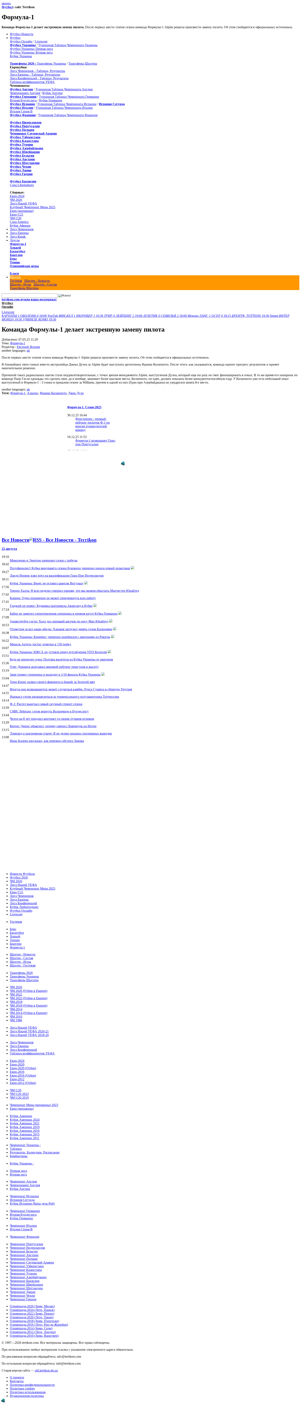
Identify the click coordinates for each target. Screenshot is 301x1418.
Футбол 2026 (19, 873)
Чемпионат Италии (23, 1221)
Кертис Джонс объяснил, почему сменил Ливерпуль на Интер (53, 722)
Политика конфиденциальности (32, 1380)
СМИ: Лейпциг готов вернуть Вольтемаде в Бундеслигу (49, 707)
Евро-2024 (17, 196)
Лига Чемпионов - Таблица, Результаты (37, 71)
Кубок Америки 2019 (25, 1123)
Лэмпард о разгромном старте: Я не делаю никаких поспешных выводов (61, 729)
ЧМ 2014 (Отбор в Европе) (28, 1009)
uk (3, 3)
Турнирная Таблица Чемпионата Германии (69, 96)
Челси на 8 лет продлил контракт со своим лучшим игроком (52, 714)
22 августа (9, 544)
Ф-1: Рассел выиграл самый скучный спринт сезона (46, 700)
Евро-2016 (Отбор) (23, 1071)
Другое (15, 240)
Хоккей (15, 247)
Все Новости (15, 535)
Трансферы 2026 (21, 968)
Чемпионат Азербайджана (28, 1273)
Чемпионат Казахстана (26, 1265)
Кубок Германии (50, 100)
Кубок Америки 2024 (25, 1115)
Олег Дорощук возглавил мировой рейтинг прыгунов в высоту (54, 662)
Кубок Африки (20, 225)
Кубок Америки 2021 (25, 1119)
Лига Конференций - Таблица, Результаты (39, 78)
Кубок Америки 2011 (24, 1134)
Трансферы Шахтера (82, 63)
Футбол (7, 7)
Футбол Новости (21, 34)
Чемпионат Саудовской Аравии (32, 1258)
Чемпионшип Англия (25, 93)
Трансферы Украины (51, 63)
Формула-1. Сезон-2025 (84, 407)
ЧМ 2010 (16, 1012)
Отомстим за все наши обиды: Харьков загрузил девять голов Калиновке (61, 625)
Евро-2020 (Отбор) (23, 1064)
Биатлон (16, 255)
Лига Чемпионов (22, 229)
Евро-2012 (17, 1075)
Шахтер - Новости (37, 280)
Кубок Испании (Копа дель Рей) (32, 1199)
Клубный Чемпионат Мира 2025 (32, 207)
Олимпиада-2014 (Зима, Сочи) (31, 1324)
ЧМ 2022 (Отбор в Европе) (28, 994)
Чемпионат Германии (25, 1207)
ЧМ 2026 (16, 199)
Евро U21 (16, 214)
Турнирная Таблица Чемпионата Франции (68, 115)
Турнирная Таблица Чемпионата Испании (66, 104)
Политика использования (27, 1388)
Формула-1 (18, 244)
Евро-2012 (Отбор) (23, 1078)
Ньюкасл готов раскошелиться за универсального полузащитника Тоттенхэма (64, 692)
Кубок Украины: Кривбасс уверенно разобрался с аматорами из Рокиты (60, 633)
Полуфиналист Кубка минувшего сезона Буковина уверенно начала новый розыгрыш (70, 564)
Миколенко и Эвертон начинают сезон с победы (43, 556)
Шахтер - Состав (45, 284)
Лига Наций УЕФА (23, 203)
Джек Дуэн (76, 393)
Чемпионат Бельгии (24, 1247)
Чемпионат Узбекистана (27, 1262)
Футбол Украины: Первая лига (31, 49)
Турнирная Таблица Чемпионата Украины (67, 45)
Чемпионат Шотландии (26, 1284)
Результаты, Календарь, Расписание (35, 1148)
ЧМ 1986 (16, 1016)
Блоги (14, 273)
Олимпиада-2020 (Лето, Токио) (31, 1313)
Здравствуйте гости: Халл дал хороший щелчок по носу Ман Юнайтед (59, 617)
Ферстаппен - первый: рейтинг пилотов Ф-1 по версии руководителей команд (92, 424)
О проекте (17, 1373)
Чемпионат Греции (23, 1295)
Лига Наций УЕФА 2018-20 (29, 1031)
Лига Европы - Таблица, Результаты (35, 74)
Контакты (17, 1377)
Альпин (32, 393)
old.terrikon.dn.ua (46, 1366)
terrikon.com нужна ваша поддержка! (29, 299)
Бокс (13, 258)
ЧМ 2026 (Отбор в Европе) (28, 986)
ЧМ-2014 (16, 1005)
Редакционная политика (27, 1391)
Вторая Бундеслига (23, 100)
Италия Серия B (21, 111)
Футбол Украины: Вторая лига (31, 52)
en (6, 3)
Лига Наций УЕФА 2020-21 (29, 1027)
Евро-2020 (17, 1060)
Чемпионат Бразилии (25, 1276)
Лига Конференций (23, 899)
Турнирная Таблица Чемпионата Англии (64, 89)
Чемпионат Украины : (25, 1141)
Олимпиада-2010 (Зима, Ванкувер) (34, 1331)
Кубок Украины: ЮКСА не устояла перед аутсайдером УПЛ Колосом (58, 648)
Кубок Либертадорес (24, 903)
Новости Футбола (22, 869)
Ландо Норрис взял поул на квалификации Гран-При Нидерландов (57, 571)
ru (9, 3)
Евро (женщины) (22, 211)
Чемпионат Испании (24, 1192)
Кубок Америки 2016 (25, 1126)
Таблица (16, 1144)
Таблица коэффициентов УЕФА (32, 82)
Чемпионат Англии (23, 1177)
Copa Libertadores (22, 185)
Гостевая (16, 280)
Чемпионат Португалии (26, 1240)
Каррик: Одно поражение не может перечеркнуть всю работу (53, 594)
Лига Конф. (18, 236)
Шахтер (15, 277)
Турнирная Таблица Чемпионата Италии (64, 107)
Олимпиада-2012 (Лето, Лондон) (33, 1328)
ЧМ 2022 (16, 990)
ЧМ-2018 (16, 997)
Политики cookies (22, 1384)
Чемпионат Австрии (24, 1251)
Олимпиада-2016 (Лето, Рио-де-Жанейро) (39, 1320)
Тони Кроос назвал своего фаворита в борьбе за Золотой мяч (52, 678)
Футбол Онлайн (21, 41)
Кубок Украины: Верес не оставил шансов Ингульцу (47, 579)
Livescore (41, 41)
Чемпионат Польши (24, 1254)
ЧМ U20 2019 (19, 1093)
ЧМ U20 (15, 218)
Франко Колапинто (53, 393)
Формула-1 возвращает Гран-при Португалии (95, 442)
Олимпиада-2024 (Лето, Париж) (32, 1306)
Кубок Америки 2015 (25, 1130)
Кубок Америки (21, 1112)
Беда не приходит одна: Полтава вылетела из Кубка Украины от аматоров (61, 655)
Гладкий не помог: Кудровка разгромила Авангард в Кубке (51, 601)
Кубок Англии (52, 93)
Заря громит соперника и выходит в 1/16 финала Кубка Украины (55, 670)
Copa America (19, 222)
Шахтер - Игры (20, 284)
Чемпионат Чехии (22, 1291)
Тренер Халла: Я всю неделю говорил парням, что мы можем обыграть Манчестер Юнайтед (74, 586)
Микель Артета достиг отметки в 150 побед (40, 640)
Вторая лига (18, 1170)
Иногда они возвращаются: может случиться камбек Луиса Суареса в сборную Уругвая (71, 685)
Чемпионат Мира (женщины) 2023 (34, 1101)
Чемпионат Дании (22, 1288)
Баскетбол (17, 251)
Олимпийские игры (24, 266)
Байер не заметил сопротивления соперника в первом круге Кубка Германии (64, 609)
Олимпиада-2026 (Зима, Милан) (32, 1302)
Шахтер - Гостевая (22, 961)
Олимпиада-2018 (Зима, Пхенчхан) (34, 1317)
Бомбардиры (18, 1152)
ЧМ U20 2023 (19, 1090)
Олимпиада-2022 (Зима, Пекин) (32, 1309)
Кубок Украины (21, 56)
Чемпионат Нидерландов (27, 1243)
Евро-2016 (17, 1067)
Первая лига (18, 1166)
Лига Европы (19, 233)
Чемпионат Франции (24, 1232)
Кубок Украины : (22, 1159)
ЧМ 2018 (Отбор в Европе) (28, 1001)
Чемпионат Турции (23, 1269)
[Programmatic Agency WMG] (3, 1400)
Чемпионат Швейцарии (26, 1280)
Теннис (15, 262)
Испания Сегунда (22, 1195)
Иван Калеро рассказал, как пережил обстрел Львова (47, 736)
